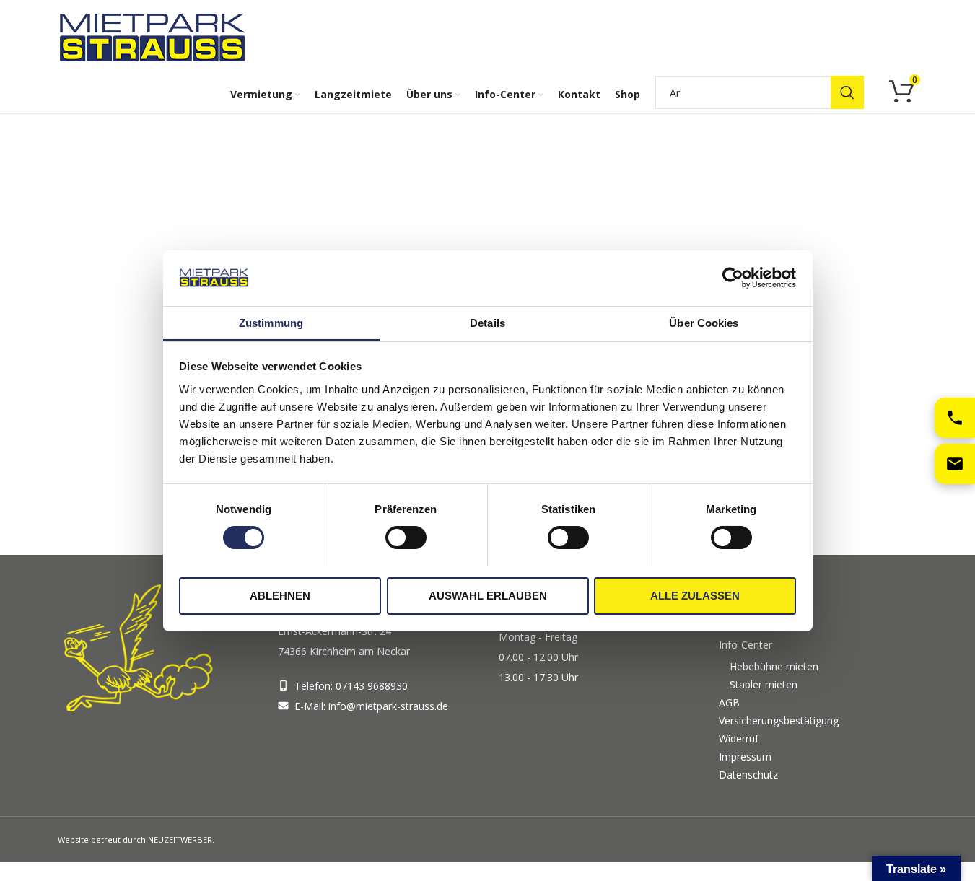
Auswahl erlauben (488, 595)
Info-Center (745, 644)
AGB (729, 702)
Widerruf (738, 738)
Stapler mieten (763, 684)
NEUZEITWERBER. (181, 839)
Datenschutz (748, 774)
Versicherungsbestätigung (779, 720)
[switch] (406, 537)
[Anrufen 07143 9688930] (955, 418)
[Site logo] (155, 36)
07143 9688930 (372, 686)
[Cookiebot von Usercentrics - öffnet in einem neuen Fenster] (733, 278)
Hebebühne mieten (774, 666)
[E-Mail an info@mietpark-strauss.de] (955, 464)
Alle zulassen (695, 595)
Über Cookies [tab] (703, 322)
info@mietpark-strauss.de (388, 706)
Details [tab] (487, 322)
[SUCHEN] (847, 92)
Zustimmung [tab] (271, 322)
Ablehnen (280, 595)
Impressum (745, 756)
